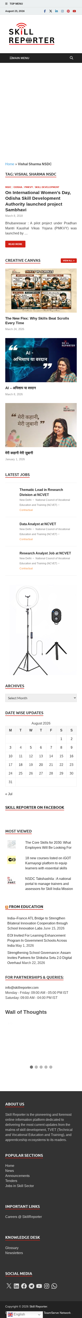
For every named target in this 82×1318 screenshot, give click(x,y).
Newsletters (14, 1253)
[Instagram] (62, 11)
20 (41, 765)
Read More (13, 243)
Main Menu (20, 58)
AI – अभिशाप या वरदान (20, 388)
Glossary (12, 1248)
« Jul (8, 794)
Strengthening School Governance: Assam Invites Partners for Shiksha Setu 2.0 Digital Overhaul (39, 958)
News (9, 1171)
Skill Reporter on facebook (34, 807)
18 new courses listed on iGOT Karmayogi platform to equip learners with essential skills (48, 863)
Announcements (17, 1176)
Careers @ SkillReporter (23, 1217)
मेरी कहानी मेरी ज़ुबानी (19, 453)
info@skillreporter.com (21, 987)
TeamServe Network (57, 1312)
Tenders (11, 1181)
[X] (8, 1286)
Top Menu (16, 3)
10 (10, 756)
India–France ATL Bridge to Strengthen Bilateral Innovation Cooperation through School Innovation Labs (37, 923)
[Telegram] (31, 1286)
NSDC (8, 187)
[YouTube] (74, 11)
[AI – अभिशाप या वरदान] (41, 360)
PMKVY (28, 187)
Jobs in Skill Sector (19, 1186)
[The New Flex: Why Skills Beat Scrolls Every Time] (41, 290)
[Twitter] (50, 11)
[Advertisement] (41, 112)
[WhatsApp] (54, 1286)
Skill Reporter (38, 1306)
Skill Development (47, 187)
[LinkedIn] (56, 11)
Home (9, 164)
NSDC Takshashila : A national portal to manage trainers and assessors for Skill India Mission (49, 884)
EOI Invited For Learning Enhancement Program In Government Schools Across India (37, 940)
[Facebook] (44, 11)
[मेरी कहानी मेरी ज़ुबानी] (41, 425)
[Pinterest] (68, 11)
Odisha (17, 187)
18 (20, 765)
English (19, 1314)
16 (71, 756)
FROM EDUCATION (26, 906)
